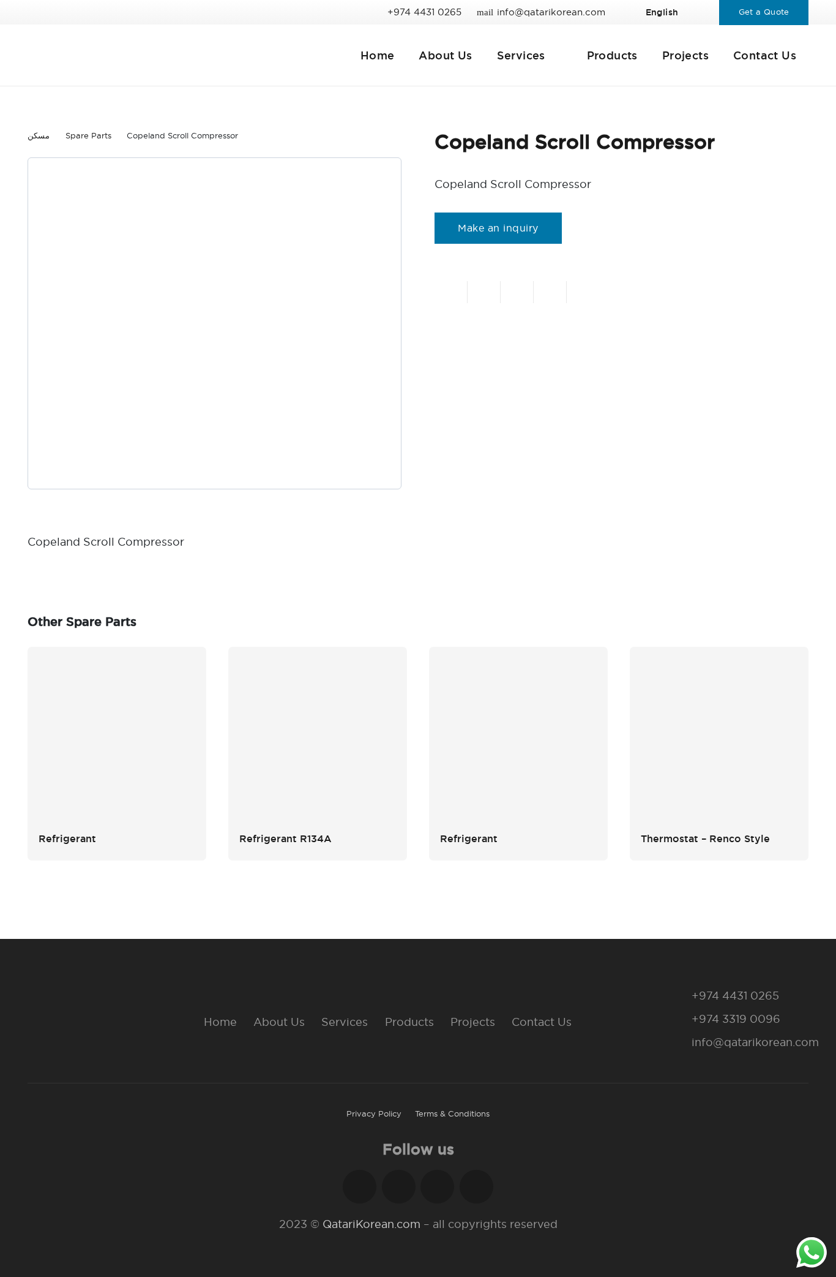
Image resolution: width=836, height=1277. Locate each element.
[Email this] (451, 292)
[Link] (153, 55)
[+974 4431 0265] (678, 995)
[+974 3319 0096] (678, 1019)
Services (344, 1022)
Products (409, 1022)
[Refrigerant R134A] (317, 736)
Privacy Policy (373, 1113)
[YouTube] (476, 1187)
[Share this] (484, 292)
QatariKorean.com (371, 1224)
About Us (279, 1022)
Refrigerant (67, 838)
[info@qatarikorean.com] (678, 1042)
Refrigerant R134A (285, 838)
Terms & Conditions (452, 1113)
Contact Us (542, 1022)
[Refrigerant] (117, 736)
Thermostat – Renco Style (705, 838)
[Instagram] (399, 1187)
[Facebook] (359, 1187)
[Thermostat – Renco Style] (719, 736)
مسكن (39, 135)
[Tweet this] (517, 292)
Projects (472, 1022)
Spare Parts (88, 135)
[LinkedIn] (437, 1187)
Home (220, 1022)
